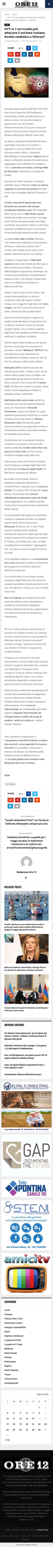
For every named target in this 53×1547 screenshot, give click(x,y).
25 (14, 1430)
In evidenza (10, 784)
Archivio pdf (25, 1536)
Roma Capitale (11, 1370)
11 (14, 1418)
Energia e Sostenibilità (15, 1327)
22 (39, 1424)
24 (7, 1430)
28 (33, 1430)
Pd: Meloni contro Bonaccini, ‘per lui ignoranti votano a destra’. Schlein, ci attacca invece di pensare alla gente (25, 1036)
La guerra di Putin (12, 1340)
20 (27, 1424)
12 (20, 1418)
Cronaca (8, 1314)
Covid (7, 1310)
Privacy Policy (42, 1530)
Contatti (25, 1540)
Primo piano (10, 1361)
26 (20, 1430)
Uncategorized (11, 1383)
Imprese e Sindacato (14, 1336)
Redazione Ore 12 (14, 41)
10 (7, 1418)
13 (27, 1418)
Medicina (8, 1348)
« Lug (6, 1440)
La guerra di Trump (13, 1344)
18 (14, 1424)
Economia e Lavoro (13, 1323)
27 (27, 1430)
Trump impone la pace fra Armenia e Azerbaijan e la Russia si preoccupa (26, 1009)
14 (33, 1418)
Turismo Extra (10, 1379)
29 (39, 1430)
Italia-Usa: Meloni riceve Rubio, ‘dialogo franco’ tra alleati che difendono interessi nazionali (25, 969)
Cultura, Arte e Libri (13, 1318)
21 (33, 1424)
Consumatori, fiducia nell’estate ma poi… (23, 1074)
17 (7, 1424)
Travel (7, 1374)
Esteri (7, 25)
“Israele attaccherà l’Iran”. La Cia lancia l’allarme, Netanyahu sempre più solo (27, 822)
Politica (8, 1357)
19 (20, 1424)
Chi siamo (14, 1536)
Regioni (8, 1366)
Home (4, 1536)
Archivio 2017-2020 (41, 1536)
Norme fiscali (10, 1353)
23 (45, 1424)
